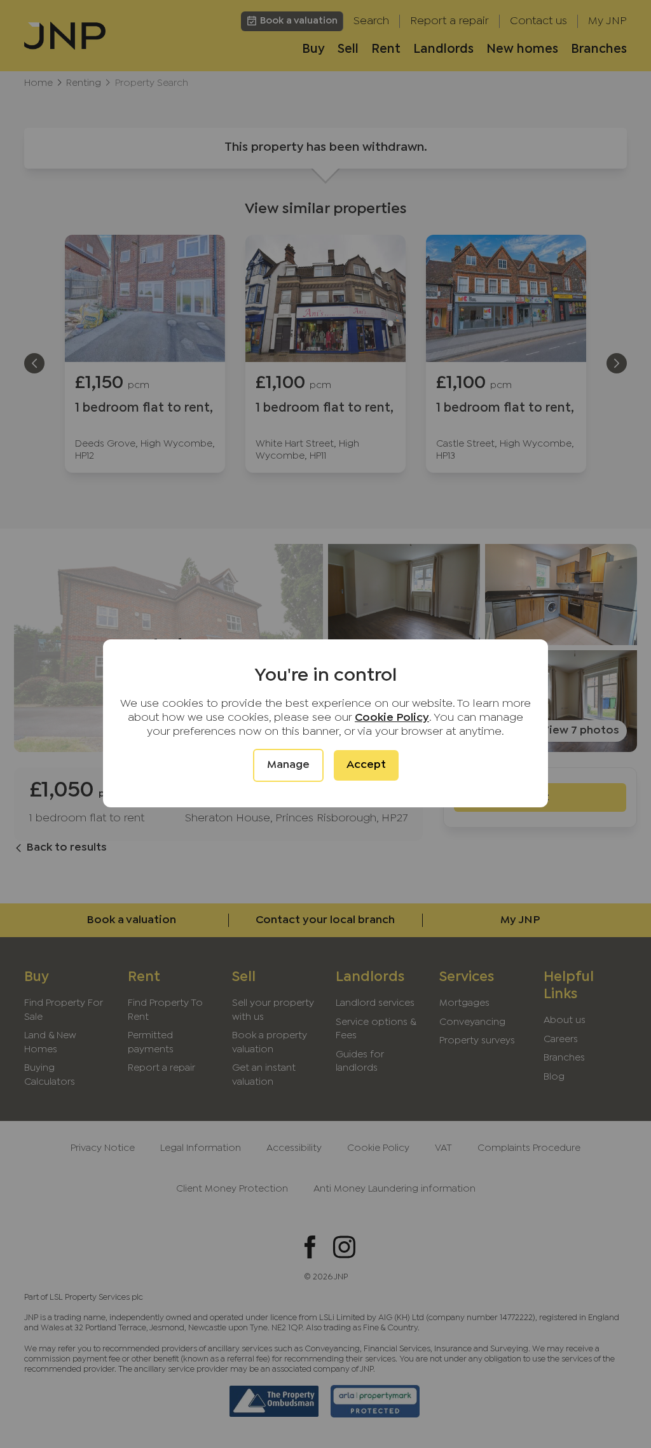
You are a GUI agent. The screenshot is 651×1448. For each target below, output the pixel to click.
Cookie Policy (392, 718)
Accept (366, 765)
